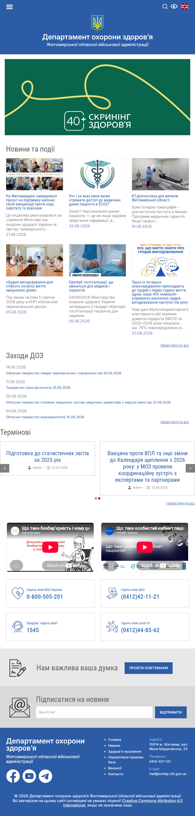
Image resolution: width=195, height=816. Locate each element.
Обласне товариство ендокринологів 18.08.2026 (45, 417)
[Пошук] (165, 6)
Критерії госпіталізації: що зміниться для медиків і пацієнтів (91, 286)
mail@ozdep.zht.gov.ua (167, 774)
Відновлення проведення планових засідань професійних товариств (48, 456)
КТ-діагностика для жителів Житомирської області (155, 198)
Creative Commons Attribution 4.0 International (123, 802)
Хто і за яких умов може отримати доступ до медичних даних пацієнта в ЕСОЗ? (95, 200)
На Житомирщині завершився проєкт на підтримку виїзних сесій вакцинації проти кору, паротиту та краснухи (31, 202)
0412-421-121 (160, 761)
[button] (96, 498)
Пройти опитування (148, 668)
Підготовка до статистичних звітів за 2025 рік (147, 456)
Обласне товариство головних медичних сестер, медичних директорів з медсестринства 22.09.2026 (88, 402)
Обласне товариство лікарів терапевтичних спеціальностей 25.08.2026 (64, 373)
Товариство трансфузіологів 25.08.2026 (38, 387)
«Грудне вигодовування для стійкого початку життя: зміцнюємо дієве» (29, 286)
